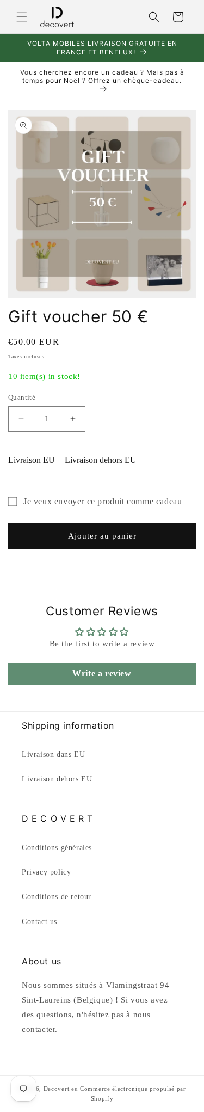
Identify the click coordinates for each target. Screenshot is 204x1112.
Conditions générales (57, 848)
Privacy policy (46, 872)
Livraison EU (31, 460)
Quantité (21, 397)
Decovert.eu (61, 1088)
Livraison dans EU (53, 754)
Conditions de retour (56, 897)
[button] (22, 17)
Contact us (39, 922)
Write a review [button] (101, 673)
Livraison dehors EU (101, 460)
